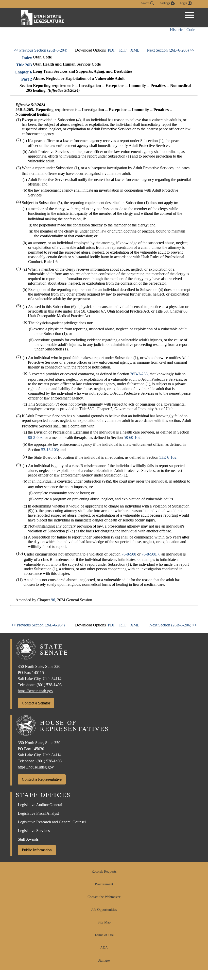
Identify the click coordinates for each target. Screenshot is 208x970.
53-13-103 (49, 450)
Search (145, 3)
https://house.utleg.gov (36, 767)
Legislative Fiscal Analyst (38, 813)
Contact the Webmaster (104, 897)
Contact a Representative (42, 779)
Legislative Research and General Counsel (52, 822)
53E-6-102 (168, 457)
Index (27, 58)
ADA (104, 948)
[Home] (42, 17)
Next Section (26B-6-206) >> (170, 50)
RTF (123, 50)
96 (53, 600)
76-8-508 (129, 554)
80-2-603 (35, 437)
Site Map (104, 922)
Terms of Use (104, 935)
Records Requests (104, 871)
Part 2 (26, 79)
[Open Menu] (189, 15)
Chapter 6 (23, 72)
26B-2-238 (139, 374)
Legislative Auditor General (40, 805)
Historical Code (182, 29)
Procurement (104, 884)
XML (135, 50)
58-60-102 (132, 437)
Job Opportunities (104, 910)
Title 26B (24, 65)
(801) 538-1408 (49, 685)
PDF (111, 50)
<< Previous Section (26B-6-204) (40, 50)
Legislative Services (34, 830)
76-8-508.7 (150, 554)
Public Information (37, 850)
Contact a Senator (36, 703)
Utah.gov (104, 960)
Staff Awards (28, 839)
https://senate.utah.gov (35, 691)
